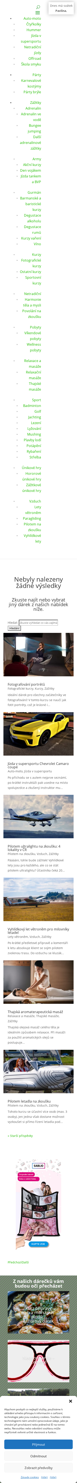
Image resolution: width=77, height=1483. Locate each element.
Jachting (34, 417)
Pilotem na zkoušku (21, 854)
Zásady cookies (30, 1477)
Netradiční (32, 293)
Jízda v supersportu (38, 771)
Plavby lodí (32, 440)
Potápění (34, 445)
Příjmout (38, 1444)
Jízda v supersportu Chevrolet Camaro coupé (38, 765)
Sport (36, 400)
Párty (37, 74)
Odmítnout (38, 1456)
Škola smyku (31, 64)
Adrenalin (33, 108)
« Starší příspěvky (20, 1136)
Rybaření (34, 451)
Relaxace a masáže (21, 1016)
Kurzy (36, 254)
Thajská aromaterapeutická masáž (35, 1012)
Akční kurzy (32, 164)
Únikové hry (31, 467)
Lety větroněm (18, 937)
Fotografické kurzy (20, 688)
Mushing (34, 434)
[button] (70, 1401)
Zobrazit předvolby (39, 1468)
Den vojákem (30, 170)
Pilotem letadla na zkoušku (29, 1101)
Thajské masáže (47, 1016)
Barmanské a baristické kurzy (30, 204)
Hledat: (13, 623)
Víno (37, 244)
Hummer (34, 30)
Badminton (32, 405)
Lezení (36, 423)
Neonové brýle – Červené (39, 1360)
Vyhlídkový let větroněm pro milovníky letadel (38, 931)
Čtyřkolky (33, 24)
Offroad (34, 58)
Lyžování (34, 428)
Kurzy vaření (31, 238)
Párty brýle (32, 92)
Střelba (35, 457)
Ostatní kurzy (30, 271)
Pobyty (35, 327)
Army (37, 159)
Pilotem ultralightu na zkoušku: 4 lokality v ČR (34, 848)
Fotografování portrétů (26, 684)
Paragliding (32, 518)
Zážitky (35, 102)
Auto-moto (32, 18)
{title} (44, 1477)
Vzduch (35, 501)
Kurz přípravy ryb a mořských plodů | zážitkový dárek (38, 1314)
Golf (37, 411)
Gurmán (34, 192)
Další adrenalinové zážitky (30, 143)
